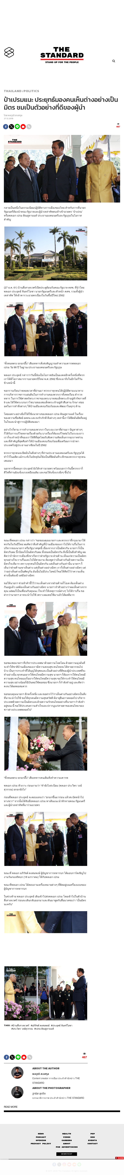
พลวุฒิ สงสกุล (15, 115)
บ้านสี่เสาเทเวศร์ (21, 1025)
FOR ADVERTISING (67, 1147)
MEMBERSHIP (66, 1154)
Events (92, 1140)
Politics (31, 91)
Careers (67, 1140)
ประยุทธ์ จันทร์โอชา (62, 1025)
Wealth (66, 1134)
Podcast (41, 1137)
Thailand (13, 91)
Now (92, 1137)
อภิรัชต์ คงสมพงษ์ (40, 1025)
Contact (93, 1144)
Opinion (41, 1140)
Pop (92, 1134)
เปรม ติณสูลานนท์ (45, 1028)
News (41, 1134)
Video (66, 1137)
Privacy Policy (41, 1144)
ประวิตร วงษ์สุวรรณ (23, 1028)
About (66, 1144)
